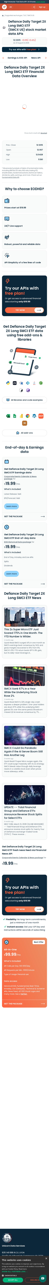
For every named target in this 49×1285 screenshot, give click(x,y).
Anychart (44, 133)
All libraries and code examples (26, 400)
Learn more (40, 2)
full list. (24, 994)
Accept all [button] (13, 1280)
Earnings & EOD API (17, 57)
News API (35, 57)
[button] (24, 1271)
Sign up (42, 7)
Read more (23, 1269)
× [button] (46, 1258)
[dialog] (24, 1270)
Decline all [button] (35, 1280)
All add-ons (26, 432)
